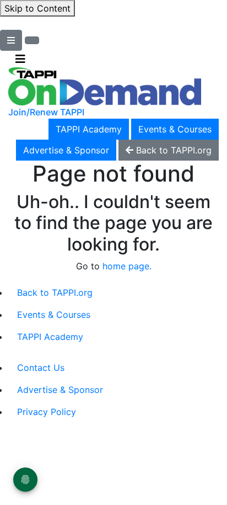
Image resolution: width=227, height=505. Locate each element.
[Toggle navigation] (20, 59)
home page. (127, 266)
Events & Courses (175, 129)
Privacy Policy (46, 411)
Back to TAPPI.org (55, 292)
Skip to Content (37, 8)
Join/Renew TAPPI (46, 112)
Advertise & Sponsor (66, 150)
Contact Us (40, 367)
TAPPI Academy (89, 129)
